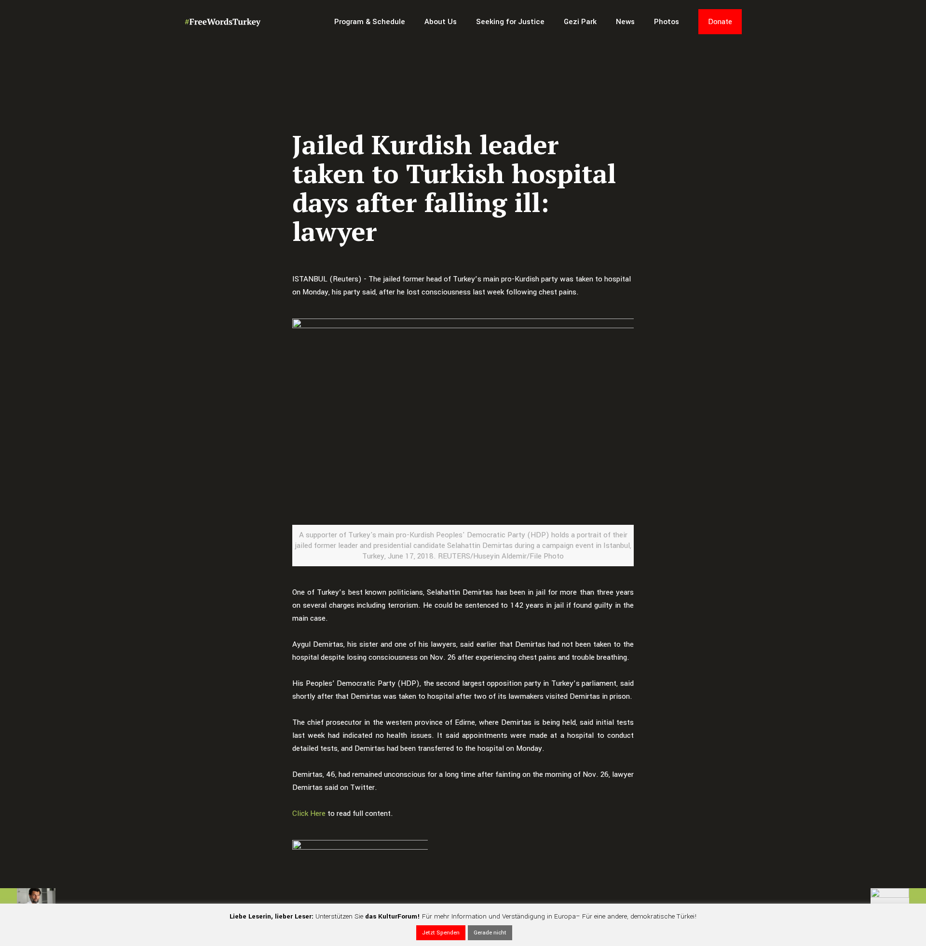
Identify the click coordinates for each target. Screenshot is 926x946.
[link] (360, 861)
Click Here (309, 813)
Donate (720, 21)
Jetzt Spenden (441, 933)
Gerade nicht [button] (490, 933)
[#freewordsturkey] (222, 21)
